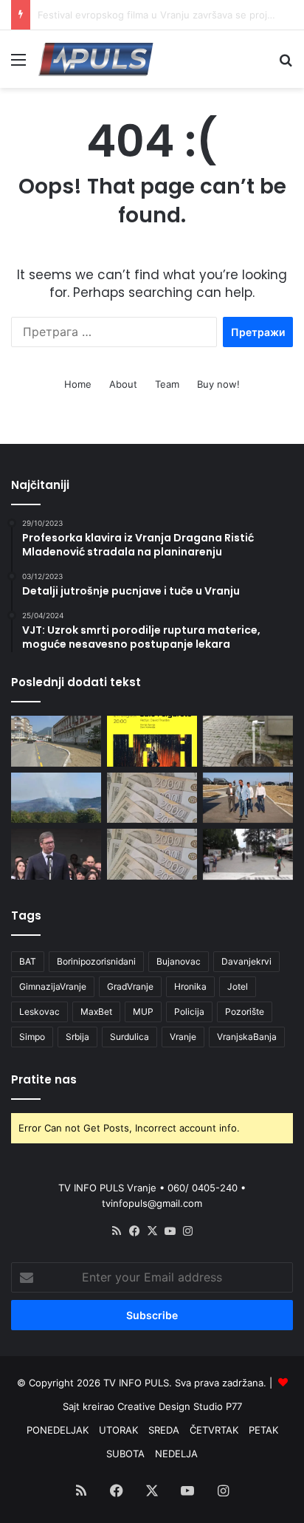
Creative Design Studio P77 (179, 1406)
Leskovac (39, 1011)
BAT (27, 961)
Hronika (190, 986)
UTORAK (118, 1430)
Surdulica (129, 1036)
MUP (143, 1011)
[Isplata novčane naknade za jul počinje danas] (152, 854)
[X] (152, 1231)
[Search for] (285, 64)
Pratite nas (44, 1079)
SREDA (163, 1430)
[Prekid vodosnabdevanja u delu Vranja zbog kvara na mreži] (248, 741)
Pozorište (244, 1011)
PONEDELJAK (58, 1430)
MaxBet (96, 1011)
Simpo (32, 1036)
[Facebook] (134, 1231)
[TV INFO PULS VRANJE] (96, 59)
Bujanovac (178, 961)
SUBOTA (125, 1453)
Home (77, 384)
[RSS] (116, 1231)
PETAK (263, 1430)
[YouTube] (170, 1231)
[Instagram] (187, 1231)
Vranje (183, 1036)
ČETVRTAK (214, 1430)
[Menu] (18, 64)
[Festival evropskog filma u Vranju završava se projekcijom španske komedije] (152, 741)
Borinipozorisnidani (96, 961)
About (123, 384)
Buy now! (218, 384)
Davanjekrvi (246, 961)
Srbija (77, 1036)
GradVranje (130, 986)
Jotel (237, 986)
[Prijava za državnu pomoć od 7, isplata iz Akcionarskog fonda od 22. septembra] (152, 798)
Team (167, 384)
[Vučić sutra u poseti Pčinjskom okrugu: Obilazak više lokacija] (56, 854)
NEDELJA (176, 1453)
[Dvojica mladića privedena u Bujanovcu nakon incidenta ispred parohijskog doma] (248, 854)
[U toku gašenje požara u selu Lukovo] (56, 798)
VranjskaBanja (247, 1036)
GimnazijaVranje (52, 986)
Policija (189, 1011)
